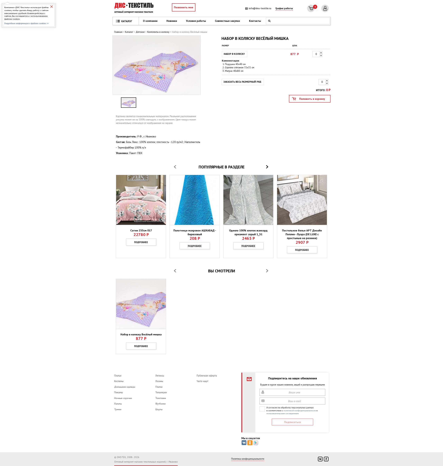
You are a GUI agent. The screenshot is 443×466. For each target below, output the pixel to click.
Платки (158, 386)
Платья (117, 375)
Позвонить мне (183, 7)
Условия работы (196, 21)
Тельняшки (161, 392)
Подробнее (141, 242)
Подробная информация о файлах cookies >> (26, 23)
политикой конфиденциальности (299, 410)
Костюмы (119, 381)
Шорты (158, 409)
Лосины (159, 381)
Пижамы (118, 392)
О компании (150, 21)
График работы (284, 8)
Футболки (160, 403)
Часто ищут (202, 381)
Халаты (118, 403)
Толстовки (160, 398)
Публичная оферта (207, 375)
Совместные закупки (227, 21)
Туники (117, 409)
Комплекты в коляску (158, 31)
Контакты (255, 21)
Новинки (171, 21)
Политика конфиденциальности (247, 458)
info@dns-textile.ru (260, 8)
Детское (140, 31)
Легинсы (159, 375)
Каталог (129, 31)
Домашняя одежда (124, 386)
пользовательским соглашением (282, 413)
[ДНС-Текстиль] (135, 8)
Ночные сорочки (123, 398)
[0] (311, 8)
